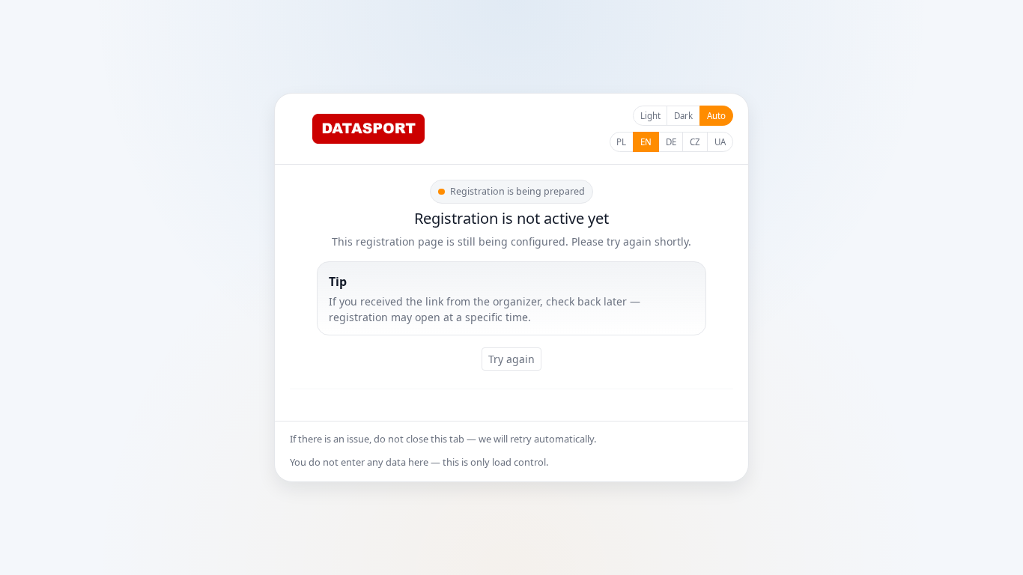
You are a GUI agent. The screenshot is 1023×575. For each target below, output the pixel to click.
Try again (511, 359)
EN (646, 141)
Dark (683, 115)
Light (650, 115)
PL (621, 141)
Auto (716, 115)
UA (720, 141)
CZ (695, 141)
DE (671, 141)
